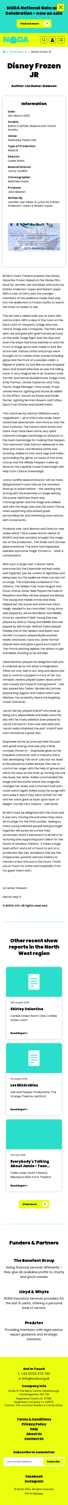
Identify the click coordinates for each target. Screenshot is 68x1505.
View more (29, 1204)
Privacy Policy (34, 1424)
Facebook (34, 1476)
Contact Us (34, 1438)
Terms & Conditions (34, 1419)
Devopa (38, 1493)
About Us (34, 1434)
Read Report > (19, 1033)
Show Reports (18, 51)
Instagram (34, 1481)
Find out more (29, 23)
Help (34, 1429)
